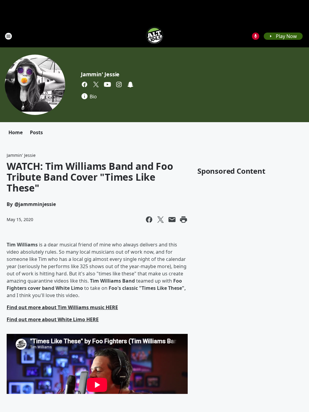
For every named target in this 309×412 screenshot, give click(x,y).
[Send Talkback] (255, 36)
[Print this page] (183, 219)
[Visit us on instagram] (119, 84)
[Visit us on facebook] (84, 84)
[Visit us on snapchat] (130, 84)
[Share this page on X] (160, 219)
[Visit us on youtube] (107, 84)
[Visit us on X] (96, 84)
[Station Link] (154, 36)
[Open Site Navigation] (8, 36)
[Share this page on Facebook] (149, 219)
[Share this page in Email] (172, 219)
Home (15, 132)
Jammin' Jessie (100, 74)
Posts (36, 132)
